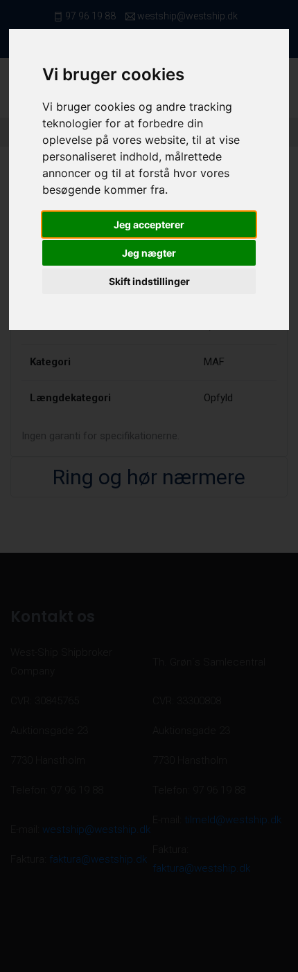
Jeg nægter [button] (149, 253)
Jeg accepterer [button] (149, 224)
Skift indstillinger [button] (149, 281)
